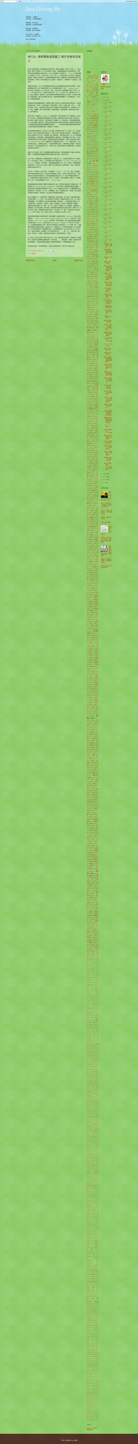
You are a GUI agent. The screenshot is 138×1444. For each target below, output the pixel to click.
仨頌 (95, 153)
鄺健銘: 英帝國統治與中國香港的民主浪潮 (108, 420)
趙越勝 (96, 781)
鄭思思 (92, 847)
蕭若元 (93, 879)
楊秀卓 (90, 724)
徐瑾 (95, 447)
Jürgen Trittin (90, 1178)
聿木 (88, 209)
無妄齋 (96, 659)
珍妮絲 (91, 407)
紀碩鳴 (96, 407)
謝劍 (88, 908)
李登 (90, 280)
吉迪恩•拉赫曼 (91, 180)
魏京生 (90, 922)
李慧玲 (96, 285)
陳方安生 (93, 581)
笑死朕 (96, 454)
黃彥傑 (88, 693)
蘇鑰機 (96, 948)
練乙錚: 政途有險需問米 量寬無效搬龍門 (108, 359)
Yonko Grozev (90, 1409)
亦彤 (91, 174)
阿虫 (95, 380)
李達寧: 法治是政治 (107, 317)
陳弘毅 (90, 585)
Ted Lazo (96, 1380)
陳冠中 (88, 592)
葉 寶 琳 (94, 736)
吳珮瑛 (93, 244)
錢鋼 (95, 890)
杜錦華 (96, 293)
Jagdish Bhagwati (93, 1129)
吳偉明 (91, 245)
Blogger (72, 1440)
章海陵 (93, 637)
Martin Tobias (95, 1229)
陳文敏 (92, 580)
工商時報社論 (93, 117)
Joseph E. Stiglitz (92, 1171)
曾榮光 (96, 652)
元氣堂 (95, 124)
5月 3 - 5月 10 (108, 164)
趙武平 (92, 779)
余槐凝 (95, 236)
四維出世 (95, 165)
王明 (92, 144)
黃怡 (88, 690)
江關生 (96, 200)
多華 (88, 187)
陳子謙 (91, 576)
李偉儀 (91, 278)
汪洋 (90, 294)
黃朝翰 (90, 704)
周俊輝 (90, 314)
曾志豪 (96, 650)
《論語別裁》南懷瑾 (92, 90)
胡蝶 (93, 418)
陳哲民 (90, 596)
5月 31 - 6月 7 (108, 147)
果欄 (88, 370)
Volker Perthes (94, 1401)
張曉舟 (92, 516)
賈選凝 (90, 758)
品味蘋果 (96, 392)
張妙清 (90, 489)
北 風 (93, 155)
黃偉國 (90, 701)
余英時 (96, 234)
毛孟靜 (89, 137)
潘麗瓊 (89, 819)
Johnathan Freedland (91, 1156)
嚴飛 (95, 942)
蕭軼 (93, 883)
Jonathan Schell (90, 1164)
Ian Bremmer (95, 1115)
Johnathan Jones (90, 1158)
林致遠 (88, 356)
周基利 (90, 316)
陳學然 (91, 621)
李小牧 (96, 258)
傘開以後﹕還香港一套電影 (108, 245)
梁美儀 (91, 527)
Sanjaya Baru (92, 1334)
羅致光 (95, 928)
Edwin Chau (95, 1078)
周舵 (95, 316)
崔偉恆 (90, 480)
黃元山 (91, 682)
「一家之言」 (91, 93)
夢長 (97, 765)
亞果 (93, 307)
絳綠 (95, 666)
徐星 (95, 443)
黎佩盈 (89, 858)
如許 (92, 187)
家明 (95, 438)
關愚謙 (96, 941)
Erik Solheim (90, 1082)
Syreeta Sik (95, 1371)
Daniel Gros (93, 1048)
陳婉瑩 (90, 603)
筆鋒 (91, 666)
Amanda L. (90, 971)
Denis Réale (89, 1064)
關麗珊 (90, 942)
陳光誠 (93, 587)
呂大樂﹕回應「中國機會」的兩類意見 (108, 327)
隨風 (88, 892)
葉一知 (89, 738)
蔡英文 (92, 827)
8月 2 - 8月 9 (108, 107)
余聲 (94, 238)
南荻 (92, 390)
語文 (95, 775)
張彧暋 (92, 498)
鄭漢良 (90, 854)
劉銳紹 (89, 801)
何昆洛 (93, 218)
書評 (92, 451)
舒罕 (97, 668)
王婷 (88, 148)
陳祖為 (95, 598)
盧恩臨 (96, 873)
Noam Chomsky (91, 1278)
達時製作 (93, 760)
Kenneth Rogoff (90, 1185)
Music (96, 1265)
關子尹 (96, 937)
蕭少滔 (92, 877)
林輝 (97, 365)
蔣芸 (95, 830)
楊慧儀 (93, 729)
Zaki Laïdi (90, 1416)
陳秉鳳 (95, 590)
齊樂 (95, 785)
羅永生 (93, 924)
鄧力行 (92, 832)
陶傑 (96, 630)
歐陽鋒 (94, 812)
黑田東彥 (89, 713)
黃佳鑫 (95, 688)
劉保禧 (92, 789)
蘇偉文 (91, 946)
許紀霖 (91, 558)
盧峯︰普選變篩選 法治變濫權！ (108, 453)
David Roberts (95, 1060)
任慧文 (90, 176)
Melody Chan (90, 1234)
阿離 (94, 381)
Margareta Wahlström (91, 1216)
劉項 (91, 798)
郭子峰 (90, 565)
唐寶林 (88, 434)
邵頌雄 (91, 376)
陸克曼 (90, 635)
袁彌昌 (93, 460)
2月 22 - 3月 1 (108, 209)
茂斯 (91, 420)
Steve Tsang (92, 1367)
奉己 (88, 322)
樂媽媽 (96, 807)
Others (88, 1289)
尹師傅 (91, 122)
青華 (92, 383)
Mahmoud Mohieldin (91, 1209)
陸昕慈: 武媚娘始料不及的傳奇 (108, 437)
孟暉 (97, 322)
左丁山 (96, 167)
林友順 (90, 341)
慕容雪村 (93, 805)
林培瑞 (93, 358)
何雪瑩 (93, 224)
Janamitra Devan (91, 1135)
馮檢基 (90, 679)
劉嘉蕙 (96, 798)
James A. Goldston (92, 1131)
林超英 (93, 361)
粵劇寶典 (91, 735)
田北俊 (88, 171)
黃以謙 (91, 686)
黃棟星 (95, 704)
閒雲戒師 (93, 672)
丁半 (94, 102)
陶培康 (89, 631)
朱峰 (88, 196)
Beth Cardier (95, 1013)
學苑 (97, 867)
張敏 (97, 499)
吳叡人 (96, 249)
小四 (92, 109)
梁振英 (92, 530)
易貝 (92, 334)
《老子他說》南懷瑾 (92, 75)
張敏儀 (90, 501)
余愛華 (90, 236)
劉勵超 (90, 803)
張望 (95, 501)
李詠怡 (94, 280)
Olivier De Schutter (91, 1285)
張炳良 (89, 496)
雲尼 (93, 673)
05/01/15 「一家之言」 (108, 426)
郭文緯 (95, 565)
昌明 (90, 325)
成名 (97, 193)
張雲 (90, 505)
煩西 (97, 733)
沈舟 (94, 296)
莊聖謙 (90, 549)
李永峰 (88, 264)
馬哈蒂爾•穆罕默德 (93, 463)
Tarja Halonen (95, 1376)
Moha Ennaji (91, 1254)
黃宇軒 (96, 686)
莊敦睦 (91, 547)
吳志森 (91, 242)
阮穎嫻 (88, 307)
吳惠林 (91, 249)
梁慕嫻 (91, 536)
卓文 (94, 309)
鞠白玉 (91, 917)
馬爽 (88, 470)
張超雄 (96, 503)
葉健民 (92, 744)
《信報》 (94, 80)
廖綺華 (90, 767)
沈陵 (91, 300)
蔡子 (92, 821)
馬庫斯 (96, 467)
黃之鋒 (89, 681)
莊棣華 (96, 547)
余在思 (96, 231)
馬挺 (90, 469)
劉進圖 (93, 796)
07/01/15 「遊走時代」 (108, 344)
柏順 (97, 401)
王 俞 (88, 139)
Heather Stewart (90, 1106)
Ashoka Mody (95, 997)
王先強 (93, 142)
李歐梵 (96, 287)
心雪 (94, 129)
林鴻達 (96, 367)
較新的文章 (30, 260)
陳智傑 (92, 610)
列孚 (97, 178)
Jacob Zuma (95, 1127)
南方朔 (95, 389)
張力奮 (90, 483)
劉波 (88, 789)
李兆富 (93, 265)
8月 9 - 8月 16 (108, 102)
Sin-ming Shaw (92, 1354)
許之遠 (96, 552)
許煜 (97, 558)
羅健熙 (88, 932)
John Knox (95, 1153)
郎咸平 (94, 423)
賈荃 (93, 756)
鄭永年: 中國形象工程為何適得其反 (108, 283)
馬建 (90, 465)
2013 (104, 477)
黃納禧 (90, 697)
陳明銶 (90, 590)
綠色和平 (94, 771)
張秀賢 (93, 490)
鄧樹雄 (93, 838)
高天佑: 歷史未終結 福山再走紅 (108, 301)
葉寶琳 (91, 751)
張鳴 (95, 512)
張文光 (90, 487)
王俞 (90, 146)
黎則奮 (91, 861)
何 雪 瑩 (96, 214)
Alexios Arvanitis (91, 966)
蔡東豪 (88, 825)
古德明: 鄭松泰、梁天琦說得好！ (106, 566)
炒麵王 (96, 370)
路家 (95, 758)
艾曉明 (93, 211)
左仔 (90, 169)
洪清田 (96, 405)
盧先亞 (92, 871)
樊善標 (90, 808)
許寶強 (90, 561)
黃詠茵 (88, 706)
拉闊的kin (96, 323)
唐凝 (95, 432)
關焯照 (89, 941)
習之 (88, 545)
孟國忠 (92, 322)
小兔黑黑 (93, 111)
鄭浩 (91, 849)
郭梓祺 (96, 570)
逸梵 (88, 672)
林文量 (96, 343)
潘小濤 (89, 814)
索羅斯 (90, 456)
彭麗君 (96, 648)
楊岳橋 (95, 724)
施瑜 (93, 401)
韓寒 (92, 919)
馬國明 (94, 469)
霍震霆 (92, 892)
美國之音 (92, 411)
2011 (104, 482)
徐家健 (88, 445)
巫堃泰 (91, 258)
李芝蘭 (92, 271)
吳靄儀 (96, 251)
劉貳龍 (88, 796)
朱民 (95, 195)
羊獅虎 (90, 207)
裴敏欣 (93, 773)
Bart (96, 1008)
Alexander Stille (91, 964)
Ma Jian (94, 1207)
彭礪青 (90, 650)
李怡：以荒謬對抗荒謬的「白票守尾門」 (108, 380)
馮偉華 (90, 677)
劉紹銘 (94, 794)
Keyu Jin (89, 1189)
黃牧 (90, 692)
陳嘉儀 (96, 616)
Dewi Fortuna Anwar (93, 1068)
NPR (97, 1282)
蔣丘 (91, 830)
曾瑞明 (90, 652)
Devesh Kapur (95, 1066)
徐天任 (94, 441)
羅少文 (88, 924)
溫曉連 (92, 733)
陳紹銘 (96, 605)
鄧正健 (96, 834)
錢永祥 (95, 886)
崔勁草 (96, 478)
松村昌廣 (93, 338)
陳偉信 (89, 599)
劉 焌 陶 (89, 787)
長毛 (89, 378)
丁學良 (92, 106)
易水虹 (93, 332)
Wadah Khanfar (92, 1403)
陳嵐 (95, 607)
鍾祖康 (96, 913)
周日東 (92, 311)
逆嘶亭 (91, 461)
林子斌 (96, 339)
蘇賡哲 (90, 948)
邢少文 (93, 304)
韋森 (88, 425)
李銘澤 (96, 284)
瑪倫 (95, 769)
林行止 (34, 253)
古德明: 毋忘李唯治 (107, 353)
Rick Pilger (90, 1314)
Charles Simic (90, 1028)
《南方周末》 (90, 82)
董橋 (94, 755)
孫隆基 (92, 436)
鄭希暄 (88, 845)
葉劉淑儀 (92, 747)
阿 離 (91, 380)
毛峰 (95, 137)
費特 (90, 670)
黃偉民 (96, 697)
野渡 (95, 572)
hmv (94, 1111)
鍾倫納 (90, 912)
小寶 (88, 115)
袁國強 (88, 458)
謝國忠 (94, 906)
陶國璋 (94, 628)
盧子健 (91, 869)
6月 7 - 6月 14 (108, 142)
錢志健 (88, 888)
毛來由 (94, 135)
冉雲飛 (88, 155)
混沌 (104, 84)
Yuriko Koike (95, 1414)
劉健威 (88, 792)
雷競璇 (94, 764)
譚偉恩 (90, 935)
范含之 (91, 421)
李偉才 (96, 276)
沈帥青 (92, 298)
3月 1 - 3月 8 (108, 204)
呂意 (93, 256)
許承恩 (89, 556)
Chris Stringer (92, 1033)
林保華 (93, 352)
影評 (88, 805)
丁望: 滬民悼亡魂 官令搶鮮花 (107, 289)
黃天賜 (90, 684)
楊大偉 (92, 720)
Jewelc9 (92, 1147)
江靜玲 (90, 200)
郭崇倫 (90, 570)
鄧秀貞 (90, 836)
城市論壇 (91, 394)
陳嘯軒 (88, 619)
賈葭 (97, 756)
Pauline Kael (95, 1291)
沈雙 (93, 302)
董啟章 (88, 755)
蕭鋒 (97, 883)
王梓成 (94, 146)
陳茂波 (91, 594)
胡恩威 (90, 416)
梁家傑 (93, 529)
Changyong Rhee (92, 1026)
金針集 (96, 376)
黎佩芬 (93, 856)
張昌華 (96, 492)
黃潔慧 (93, 706)
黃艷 (90, 711)
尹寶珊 (90, 124)
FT (95, 1086)
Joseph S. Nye (92, 1173)
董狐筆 (94, 753)
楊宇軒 (96, 722)
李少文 (95, 260)
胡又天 (94, 412)
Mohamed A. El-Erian (92, 1256)
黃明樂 (92, 690)
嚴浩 (88, 944)
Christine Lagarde (91, 1035)
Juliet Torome (92, 1176)
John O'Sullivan (92, 1155)
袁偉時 (95, 456)
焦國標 (96, 661)
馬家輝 (89, 467)
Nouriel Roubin (91, 1280)
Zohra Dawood (90, 1420)
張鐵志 (92, 518)
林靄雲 (90, 369)
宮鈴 (91, 438)
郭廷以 (95, 567)
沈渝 (95, 300)
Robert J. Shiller (92, 1320)
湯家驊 (90, 659)
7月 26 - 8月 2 (108, 111)
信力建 (90, 385)
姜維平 (90, 400)
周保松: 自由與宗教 (107, 262)
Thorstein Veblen (90, 1389)
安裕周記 (94, 191)
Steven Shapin (91, 1369)
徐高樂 (93, 445)
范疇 (90, 423)
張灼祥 (88, 490)
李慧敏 (90, 287)
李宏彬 (94, 267)
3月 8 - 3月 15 (108, 200)
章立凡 (88, 637)
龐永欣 (95, 922)
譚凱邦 (95, 935)
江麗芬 (90, 202)
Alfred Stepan (91, 970)
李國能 (96, 278)
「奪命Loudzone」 (92, 99)
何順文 (88, 225)
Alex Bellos (92, 962)
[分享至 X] (51, 251)
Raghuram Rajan (91, 1303)
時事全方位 (93, 449)
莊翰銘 (95, 549)
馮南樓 (96, 675)
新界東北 (92, 716)
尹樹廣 (96, 122)
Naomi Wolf (92, 1271)
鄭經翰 (91, 852)
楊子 (97, 720)
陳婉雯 (96, 601)
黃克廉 (90, 688)
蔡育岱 (93, 825)
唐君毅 (91, 431)
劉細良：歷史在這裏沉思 (106, 518)
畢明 (97, 541)
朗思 (90, 452)
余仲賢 (90, 231)
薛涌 (95, 901)
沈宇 (94, 294)
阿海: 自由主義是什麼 (107, 349)
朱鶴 (97, 196)
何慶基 (93, 225)
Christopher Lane (91, 1039)
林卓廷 (91, 350)
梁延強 (91, 525)
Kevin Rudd (93, 1187)
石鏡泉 (91, 173)
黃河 (97, 690)
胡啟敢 (95, 416)
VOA (88, 1401)
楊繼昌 (92, 731)
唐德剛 (90, 432)
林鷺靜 (95, 369)
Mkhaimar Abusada (91, 1253)
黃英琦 (96, 695)
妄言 (97, 187)
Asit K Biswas (92, 999)
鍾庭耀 (96, 912)
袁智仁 (93, 458)
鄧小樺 (91, 834)
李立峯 (93, 264)
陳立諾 (95, 585)
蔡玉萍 (94, 823)
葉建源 (93, 740)
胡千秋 (88, 414)
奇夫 (95, 320)
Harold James (94, 1102)
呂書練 (88, 256)
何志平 (88, 218)
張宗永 (91, 492)
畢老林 (92, 541)
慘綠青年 (96, 767)
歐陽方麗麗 (92, 810)
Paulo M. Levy (92, 1292)
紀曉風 (91, 409)
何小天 (90, 216)
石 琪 (93, 171)
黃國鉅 (91, 702)
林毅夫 (92, 365)
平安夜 (95, 169)
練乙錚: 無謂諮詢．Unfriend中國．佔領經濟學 (108, 466)
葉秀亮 (88, 740)
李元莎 (90, 260)
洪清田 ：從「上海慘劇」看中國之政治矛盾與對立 (108, 276)
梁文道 (92, 521)
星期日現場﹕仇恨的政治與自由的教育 (108, 252)
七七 (97, 106)
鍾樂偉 (96, 915)
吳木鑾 (91, 240)
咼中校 (90, 392)
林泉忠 (93, 354)
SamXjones (95, 1332)
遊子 (88, 760)
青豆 (88, 383)
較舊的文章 (78, 260)
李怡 (96, 269)
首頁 (54, 260)
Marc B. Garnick (91, 1213)
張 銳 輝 (96, 481)
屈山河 (90, 323)
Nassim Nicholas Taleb (92, 1272)
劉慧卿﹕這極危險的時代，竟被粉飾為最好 (106, 560)
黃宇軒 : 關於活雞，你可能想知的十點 (108, 367)
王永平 (92, 140)
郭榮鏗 (90, 572)
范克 (96, 420)
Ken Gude (94, 1184)
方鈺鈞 (92, 133)
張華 (88, 503)
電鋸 (88, 765)
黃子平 (95, 679)
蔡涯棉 (92, 829)
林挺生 (93, 356)
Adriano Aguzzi (94, 961)
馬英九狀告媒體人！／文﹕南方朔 (108, 431)
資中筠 (88, 756)
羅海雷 (94, 930)
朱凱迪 (92, 196)
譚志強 (96, 933)
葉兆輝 (94, 738)
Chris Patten (95, 1031)
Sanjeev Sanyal (90, 1336)
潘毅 (95, 818)
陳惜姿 (96, 603)
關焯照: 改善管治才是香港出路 (108, 333)
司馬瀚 (93, 163)
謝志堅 (96, 904)
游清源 (96, 657)
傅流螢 (96, 641)
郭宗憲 (91, 569)
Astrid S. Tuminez (91, 1000)
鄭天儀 (92, 840)
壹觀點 (91, 648)
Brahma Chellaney (93, 1024)
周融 (97, 318)
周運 (88, 318)
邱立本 (90, 372)
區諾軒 (92, 476)
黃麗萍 (96, 710)
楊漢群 (88, 729)
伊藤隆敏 (96, 176)
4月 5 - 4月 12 (108, 182)
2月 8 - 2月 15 (108, 218)
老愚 (95, 207)
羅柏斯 (90, 928)
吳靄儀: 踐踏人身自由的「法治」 (108, 459)
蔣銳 (88, 832)
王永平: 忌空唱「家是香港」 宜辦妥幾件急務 (106, 511)
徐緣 (88, 449)
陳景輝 (96, 609)
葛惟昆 (96, 751)
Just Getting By (43, 8)
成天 (92, 193)
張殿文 (93, 507)
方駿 (90, 135)
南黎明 (96, 390)
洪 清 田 (96, 403)
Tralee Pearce (94, 1394)
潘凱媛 (96, 816)
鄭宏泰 (90, 843)
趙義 (90, 783)
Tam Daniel (89, 1374)
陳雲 (92, 612)
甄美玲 (88, 771)
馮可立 (91, 675)
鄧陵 (95, 836)
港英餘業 (91, 655)
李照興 (89, 282)
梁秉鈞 (96, 525)
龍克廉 (92, 895)
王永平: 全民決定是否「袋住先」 (108, 386)
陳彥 (93, 592)
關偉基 (95, 939)
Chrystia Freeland (91, 1042)
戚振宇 (92, 519)
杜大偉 (92, 291)
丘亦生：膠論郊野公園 (108, 442)
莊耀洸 (88, 550)
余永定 (91, 229)
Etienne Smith (95, 1084)
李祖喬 (93, 275)
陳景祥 (89, 608)
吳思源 (88, 244)
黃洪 (92, 695)
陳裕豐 (92, 614)
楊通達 (93, 726)
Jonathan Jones (91, 1162)
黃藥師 (91, 710)
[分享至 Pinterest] (54, 251)
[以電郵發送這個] (47, 251)
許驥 (96, 561)
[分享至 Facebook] (53, 251)
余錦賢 (88, 238)
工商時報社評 (94, 115)
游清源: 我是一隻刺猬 (107, 321)
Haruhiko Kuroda (92, 1104)
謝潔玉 (92, 908)
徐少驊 (89, 443)
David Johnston (90, 1058)
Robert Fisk (95, 1318)
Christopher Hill (91, 1037)
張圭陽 (96, 487)
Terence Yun (91, 1381)
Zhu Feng (94, 1418)
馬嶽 (88, 472)
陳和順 (92, 589)
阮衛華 (94, 305)
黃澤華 (92, 708)
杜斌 (91, 293)
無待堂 (90, 661)
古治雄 (96, 159)
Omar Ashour (91, 1287)
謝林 (90, 906)
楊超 (91, 727)
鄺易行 (91, 921)
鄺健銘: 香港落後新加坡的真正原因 (108, 373)
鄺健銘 (96, 921)
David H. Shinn (92, 1057)
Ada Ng (94, 957)
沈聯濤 (88, 302)
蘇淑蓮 (96, 946)
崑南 (91, 478)
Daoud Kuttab (90, 1051)
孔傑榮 (92, 128)
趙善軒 (91, 781)
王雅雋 (92, 148)
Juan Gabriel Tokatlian (92, 1175)
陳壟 (88, 625)
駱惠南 (92, 893)
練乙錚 (95, 819)
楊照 (95, 727)
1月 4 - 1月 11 (108, 240)
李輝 (90, 289)
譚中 (92, 933)
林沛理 (96, 349)
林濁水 (90, 367)
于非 (88, 109)
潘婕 (91, 816)
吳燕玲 (90, 251)
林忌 (94, 347)
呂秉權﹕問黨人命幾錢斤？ (108, 406)
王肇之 (92, 149)
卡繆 (91, 159)
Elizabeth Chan (92, 1080)
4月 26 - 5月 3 (108, 169)
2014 (104, 474)
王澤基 (93, 151)
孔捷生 (95, 126)
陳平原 (96, 583)
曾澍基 (90, 653)
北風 (94, 157)
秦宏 (91, 454)
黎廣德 (91, 863)
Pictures (89, 1302)
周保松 (96, 314)
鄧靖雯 (88, 838)
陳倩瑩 (96, 594)
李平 (93, 262)
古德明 (94, 161)
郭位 (88, 567)
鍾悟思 (90, 913)
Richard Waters (95, 1312)
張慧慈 (88, 514)
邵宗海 (92, 374)
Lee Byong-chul (92, 1195)
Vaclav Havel (90, 1396)
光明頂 (91, 178)
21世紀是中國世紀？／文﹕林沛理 (108, 339)
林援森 (88, 361)
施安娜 (88, 401)
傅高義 (90, 642)
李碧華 (96, 282)
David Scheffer (92, 1062)
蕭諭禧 (90, 884)
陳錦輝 (96, 621)
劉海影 (95, 790)
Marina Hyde (90, 1218)
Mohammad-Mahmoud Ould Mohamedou (92, 1260)
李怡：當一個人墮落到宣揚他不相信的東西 (108, 268)
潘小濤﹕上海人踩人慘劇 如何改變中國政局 (108, 399)
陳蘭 (97, 627)
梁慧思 (96, 536)
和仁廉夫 (90, 320)
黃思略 (93, 693)
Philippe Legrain (91, 1300)
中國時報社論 (94, 119)
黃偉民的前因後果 (93, 699)
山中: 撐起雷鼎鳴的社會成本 (108, 311)
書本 (88, 451)
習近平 (92, 545)
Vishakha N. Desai (91, 1400)
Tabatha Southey (92, 1372)
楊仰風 (90, 722)
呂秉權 (93, 255)
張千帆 (95, 483)
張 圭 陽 (90, 481)
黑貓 (94, 713)
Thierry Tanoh (91, 1387)
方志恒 (92, 131)
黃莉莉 (96, 702)
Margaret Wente (91, 1214)
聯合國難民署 (94, 899)
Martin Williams (92, 1231)
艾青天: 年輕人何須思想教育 (108, 392)
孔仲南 (89, 126)
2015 (104, 100)
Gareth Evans (91, 1087)
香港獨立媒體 (90, 429)
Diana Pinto (91, 1069)
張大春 (89, 485)
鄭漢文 (96, 852)
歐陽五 (96, 809)
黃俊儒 (94, 692)
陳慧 (93, 619)
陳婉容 (91, 601)
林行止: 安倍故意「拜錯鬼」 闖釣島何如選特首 (106, 505)
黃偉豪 (96, 701)
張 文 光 (96, 480)
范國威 (96, 421)
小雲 (95, 113)
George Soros (90, 1089)
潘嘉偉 (90, 818)
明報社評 (92, 327)
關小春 (90, 939)
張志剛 (95, 489)
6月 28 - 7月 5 (108, 129)
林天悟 (96, 341)
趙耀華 (94, 783)
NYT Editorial (92, 1283)
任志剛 (96, 174)
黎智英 (96, 861)
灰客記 (96, 202)
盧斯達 (91, 875)
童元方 (92, 664)
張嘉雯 (92, 510)
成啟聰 (90, 195)
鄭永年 (90, 841)
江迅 (90, 198)
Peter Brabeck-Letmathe (92, 1294)
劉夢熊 (90, 799)
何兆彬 (95, 216)
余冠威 (96, 233)
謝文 (93, 903)
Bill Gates (91, 1015)
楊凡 (88, 720)
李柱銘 (92, 273)
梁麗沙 (90, 538)
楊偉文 (88, 726)
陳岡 (97, 589)
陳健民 (96, 600)
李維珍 (91, 284)
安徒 (94, 189)
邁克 (91, 910)
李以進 (88, 262)
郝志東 (96, 461)
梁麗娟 (96, 538)
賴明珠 (90, 886)
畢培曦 (90, 543)
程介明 (91, 662)
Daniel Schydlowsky (91, 1049)
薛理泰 (88, 903)
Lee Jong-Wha (90, 1196)
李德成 (90, 285)
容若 (93, 440)
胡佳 (97, 414)
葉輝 (94, 749)
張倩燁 (96, 496)
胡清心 (88, 418)
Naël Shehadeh (95, 1269)
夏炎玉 (93, 434)
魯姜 (88, 856)
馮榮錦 (96, 677)
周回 (97, 313)
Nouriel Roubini (90, 1282)
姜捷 (97, 398)
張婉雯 (92, 499)
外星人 (90, 167)
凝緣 (91, 865)
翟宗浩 (88, 773)
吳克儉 (96, 240)
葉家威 (92, 742)
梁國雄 (91, 532)
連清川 (91, 563)
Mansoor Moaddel (91, 1211)
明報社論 (92, 331)
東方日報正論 (92, 336)
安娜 (90, 189)
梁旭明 (92, 523)
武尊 (92, 370)
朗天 (97, 451)
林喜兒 (94, 360)
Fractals (90, 1086)
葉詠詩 (92, 745)
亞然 (97, 307)
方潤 (97, 133)
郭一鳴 (96, 563)
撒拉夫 (91, 807)
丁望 (92, 104)
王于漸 (93, 139)
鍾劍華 (90, 915)
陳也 (93, 574)
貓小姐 (96, 884)
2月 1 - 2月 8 (108, 222)
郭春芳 (96, 569)
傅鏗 (92, 646)
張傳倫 (94, 505)
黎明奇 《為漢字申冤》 (92, 859)
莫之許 (93, 550)
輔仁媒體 (89, 785)
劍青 (95, 803)
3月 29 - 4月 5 (108, 187)
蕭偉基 (94, 881)
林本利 (91, 345)
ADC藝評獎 (90, 959)
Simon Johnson (94, 1352)
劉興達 (96, 801)
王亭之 (96, 144)
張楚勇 (88, 507)
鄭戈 (97, 840)
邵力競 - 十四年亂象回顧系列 (92, 1429)
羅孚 (97, 926)
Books (96, 1022)
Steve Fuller (95, 1365)
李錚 (94, 289)
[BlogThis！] (49, 251)
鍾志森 (96, 910)
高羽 (94, 472)
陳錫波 (90, 623)
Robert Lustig (90, 1322)
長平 (94, 378)
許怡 (95, 554)
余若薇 (90, 234)
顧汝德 (93, 953)
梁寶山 (90, 539)
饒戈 (94, 950)
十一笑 (90, 108)
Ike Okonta (89, 1118)
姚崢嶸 (92, 398)
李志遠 (89, 269)
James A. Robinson (91, 1133)
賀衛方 (94, 670)
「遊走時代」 (94, 97)
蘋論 (89, 950)
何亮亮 (92, 220)
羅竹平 (92, 926)
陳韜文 (92, 625)
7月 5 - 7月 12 (108, 124)
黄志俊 (94, 711)
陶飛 (90, 628)
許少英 (90, 554)
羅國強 (93, 932)
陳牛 (92, 583)
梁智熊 (92, 534)
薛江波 (90, 901)
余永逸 (96, 229)
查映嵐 (90, 403)
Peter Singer (90, 1298)
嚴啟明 (92, 944)
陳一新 (88, 574)
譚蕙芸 (89, 937)
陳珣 (90, 598)
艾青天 (92, 209)
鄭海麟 (96, 849)
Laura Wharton (94, 1193)
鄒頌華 (93, 762)
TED (91, 1378)
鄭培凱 (96, 850)
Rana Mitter (89, 1305)
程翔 (96, 663)
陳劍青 (95, 618)
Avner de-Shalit (90, 1004)
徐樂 (91, 447)
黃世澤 (96, 684)
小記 (91, 113)
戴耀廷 (92, 897)
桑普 (94, 452)
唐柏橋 (96, 431)
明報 (95, 325)
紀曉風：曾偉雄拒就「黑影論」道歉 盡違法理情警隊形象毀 (106, 540)
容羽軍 (88, 440)
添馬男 (96, 540)
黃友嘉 (96, 682)
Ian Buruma (92, 1117)
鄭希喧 (95, 843)
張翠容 (90, 512)
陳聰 (95, 623)
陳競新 (92, 627)
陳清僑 (91, 605)
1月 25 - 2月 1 (108, 226)
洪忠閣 (90, 405)
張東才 (95, 494)
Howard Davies (90, 1113)
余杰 (90, 233)
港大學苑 (96, 653)
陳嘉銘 (91, 616)
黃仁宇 (96, 681)
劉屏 (97, 789)
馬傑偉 (93, 471)
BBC (88, 1010)
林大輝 (91, 339)
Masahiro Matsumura (91, 1233)
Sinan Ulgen (89, 1356)
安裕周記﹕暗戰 (108, 258)
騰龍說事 (93, 951)
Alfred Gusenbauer (91, 968)
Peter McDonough (92, 1296)
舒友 (88, 668)
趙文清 (93, 778)
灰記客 (91, 204)
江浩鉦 (96, 198)
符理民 (95, 543)
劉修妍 (90, 790)
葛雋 (90, 753)
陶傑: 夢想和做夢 (106, 522)
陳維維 (90, 618)
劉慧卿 (95, 799)
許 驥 (92, 552)
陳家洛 (96, 596)
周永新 (92, 313)
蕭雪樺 (88, 883)
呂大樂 (92, 253)
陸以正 (95, 633)
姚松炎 (93, 396)
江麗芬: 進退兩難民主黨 (108, 306)
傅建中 (91, 641)
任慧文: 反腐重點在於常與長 (108, 295)
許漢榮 (90, 559)
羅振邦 (88, 930)
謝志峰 (91, 904)
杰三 (97, 334)
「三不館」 (89, 95)
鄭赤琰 (93, 845)
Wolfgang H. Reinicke (92, 1405)
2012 (104, 480)
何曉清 (92, 227)
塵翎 (92, 765)
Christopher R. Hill (91, 1040)
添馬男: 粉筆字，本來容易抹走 (108, 447)
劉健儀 (93, 792)
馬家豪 (94, 465)
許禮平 (96, 559)
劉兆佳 (94, 787)
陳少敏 (92, 578)
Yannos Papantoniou (91, 1407)
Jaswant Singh (90, 1136)
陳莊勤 (90, 607)
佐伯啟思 (91, 213)
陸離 (95, 635)
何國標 (91, 222)
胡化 (93, 414)
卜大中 (95, 108)
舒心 (92, 668)
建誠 (95, 400)
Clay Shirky (90, 1044)
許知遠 (96, 556)
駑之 (95, 854)
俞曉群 (96, 383)
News (90, 1274)
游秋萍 (91, 657)
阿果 (88, 381)
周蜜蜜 (92, 318)
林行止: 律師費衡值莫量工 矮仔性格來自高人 (108, 412)
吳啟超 (92, 247)
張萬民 (92, 509)
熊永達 (90, 769)
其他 (90, 309)
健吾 (92, 474)
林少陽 (91, 343)
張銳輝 (93, 514)
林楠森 (92, 363)
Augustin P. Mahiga (91, 1002)
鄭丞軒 (96, 841)
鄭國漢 (90, 850)
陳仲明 (88, 587)
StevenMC (89, 1371)
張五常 (96, 485)
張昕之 (90, 494)
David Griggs (95, 1055)
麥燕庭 (92, 639)
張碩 (97, 510)
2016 (104, 97)
